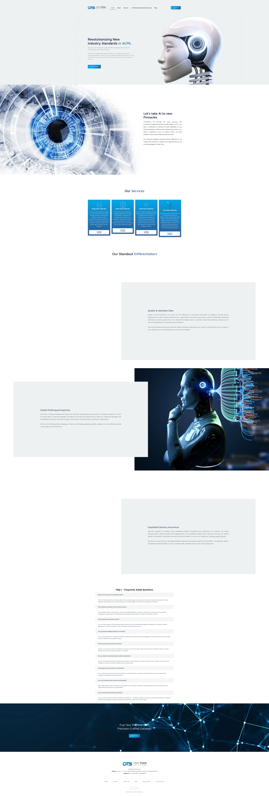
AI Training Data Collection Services (142, 8)
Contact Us (126, 781)
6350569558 (142, 773)
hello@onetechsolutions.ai (134, 769)
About (119, 8)
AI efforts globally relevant (217, 536)
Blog (155, 8)
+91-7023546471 (134, 773)
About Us (115, 781)
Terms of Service (160, 781)
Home (112, 7)
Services (125, 8)
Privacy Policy (146, 781)
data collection (172, 122)
